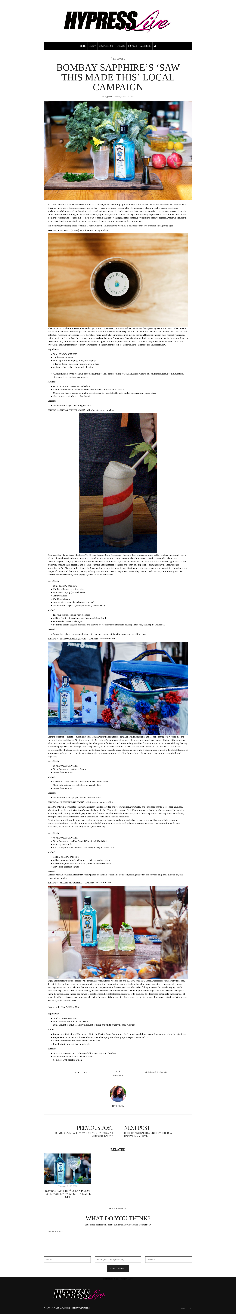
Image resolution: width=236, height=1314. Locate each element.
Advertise (146, 46)
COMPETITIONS (106, 46)
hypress (108, 97)
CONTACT (132, 46)
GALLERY (121, 46)
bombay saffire (162, 1072)
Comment (118, 1072)
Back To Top (186, 1308)
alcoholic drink (150, 1072)
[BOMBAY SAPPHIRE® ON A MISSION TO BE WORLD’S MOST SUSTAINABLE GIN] (67, 1168)
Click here (86, 230)
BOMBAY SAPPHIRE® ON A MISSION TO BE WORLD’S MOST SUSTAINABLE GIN (67, 1194)
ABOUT (92, 46)
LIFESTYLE (119, 59)
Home (83, 46)
